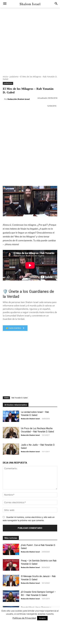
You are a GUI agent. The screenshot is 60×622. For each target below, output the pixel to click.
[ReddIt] (35, 113)
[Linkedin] (28, 113)
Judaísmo (14, 76)
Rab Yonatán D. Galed (19, 398)
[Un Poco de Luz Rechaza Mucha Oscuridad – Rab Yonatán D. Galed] (11, 432)
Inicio (5, 76)
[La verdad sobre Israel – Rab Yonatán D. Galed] (11, 416)
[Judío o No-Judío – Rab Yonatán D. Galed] (11, 449)
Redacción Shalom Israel (19, 99)
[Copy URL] (54, 113)
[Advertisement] (30, 45)
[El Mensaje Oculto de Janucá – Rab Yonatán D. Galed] (11, 580)
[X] (9, 113)
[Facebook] (3, 113)
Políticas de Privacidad (24, 618)
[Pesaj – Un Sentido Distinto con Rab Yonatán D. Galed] (11, 565)
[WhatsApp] (22, 113)
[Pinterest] (15, 113)
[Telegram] (48, 113)
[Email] (41, 113)
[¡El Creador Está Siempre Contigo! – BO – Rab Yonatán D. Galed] (11, 596)
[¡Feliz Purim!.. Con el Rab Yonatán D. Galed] (11, 549)
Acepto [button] (42, 618)
